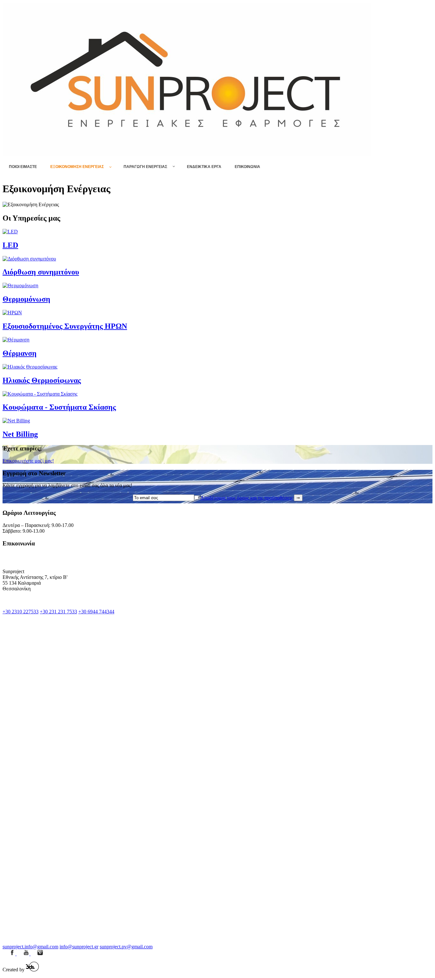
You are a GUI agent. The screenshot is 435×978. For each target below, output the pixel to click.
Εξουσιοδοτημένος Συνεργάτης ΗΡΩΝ (65, 326)
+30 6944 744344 (96, 611)
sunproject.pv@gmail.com (126, 946)
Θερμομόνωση (26, 299)
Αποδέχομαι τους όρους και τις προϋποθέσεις (246, 497)
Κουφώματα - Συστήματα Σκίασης (59, 407)
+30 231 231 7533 (58, 611)
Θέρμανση (20, 353)
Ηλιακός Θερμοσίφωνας (42, 380)
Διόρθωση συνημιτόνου (41, 272)
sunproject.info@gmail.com (30, 946)
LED (10, 245)
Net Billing (20, 434)
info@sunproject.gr (79, 946)
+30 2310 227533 (21, 611)
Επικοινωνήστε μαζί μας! (28, 460)
